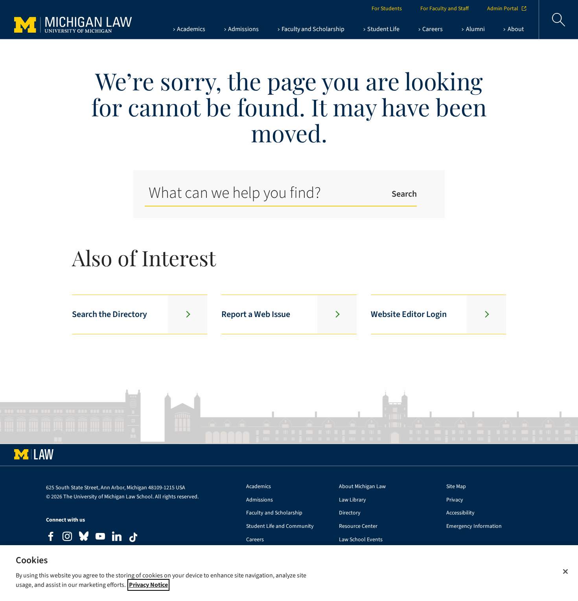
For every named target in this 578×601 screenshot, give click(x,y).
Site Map (456, 486)
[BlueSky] (83, 538)
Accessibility (460, 513)
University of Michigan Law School (65, 19)
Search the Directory (109, 314)
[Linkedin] (116, 537)
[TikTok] (133, 537)
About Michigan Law (362, 486)
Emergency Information (474, 526)
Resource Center (358, 526)
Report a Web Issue (255, 314)
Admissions (259, 500)
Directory (350, 513)
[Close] (565, 571)
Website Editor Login (409, 314)
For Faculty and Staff (444, 9)
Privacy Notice (148, 585)
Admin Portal (502, 9)
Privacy (454, 500)
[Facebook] (50, 537)
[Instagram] (67, 537)
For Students (387, 9)
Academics (258, 486)
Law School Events (361, 540)
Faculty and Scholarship (274, 513)
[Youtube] (100, 537)
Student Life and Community (280, 526)
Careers (255, 540)
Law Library (352, 500)
